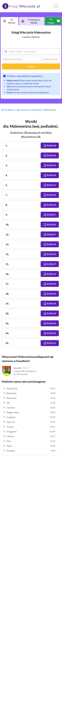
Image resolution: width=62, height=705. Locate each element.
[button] (50, 146)
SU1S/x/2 (51, 224)
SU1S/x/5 (51, 343)
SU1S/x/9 (51, 303)
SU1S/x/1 (51, 274)
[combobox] (31, 51)
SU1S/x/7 (51, 185)
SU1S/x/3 (51, 165)
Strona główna (8, 109)
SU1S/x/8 (51, 145)
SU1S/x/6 (51, 155)
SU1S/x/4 (51, 175)
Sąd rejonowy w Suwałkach (29, 109)
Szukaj (31, 66)
